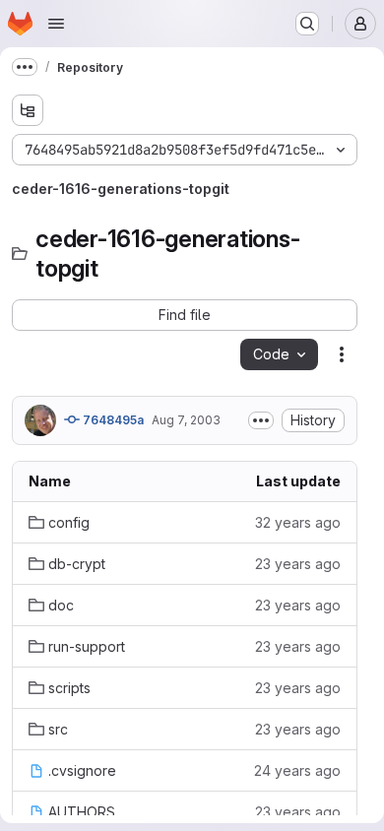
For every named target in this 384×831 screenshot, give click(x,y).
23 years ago (298, 563)
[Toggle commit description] (261, 420)
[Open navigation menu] (56, 23)
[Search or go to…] (307, 23)
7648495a (112, 420)
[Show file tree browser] (27, 110)
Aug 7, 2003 (186, 420)
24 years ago (297, 770)
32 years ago (298, 522)
